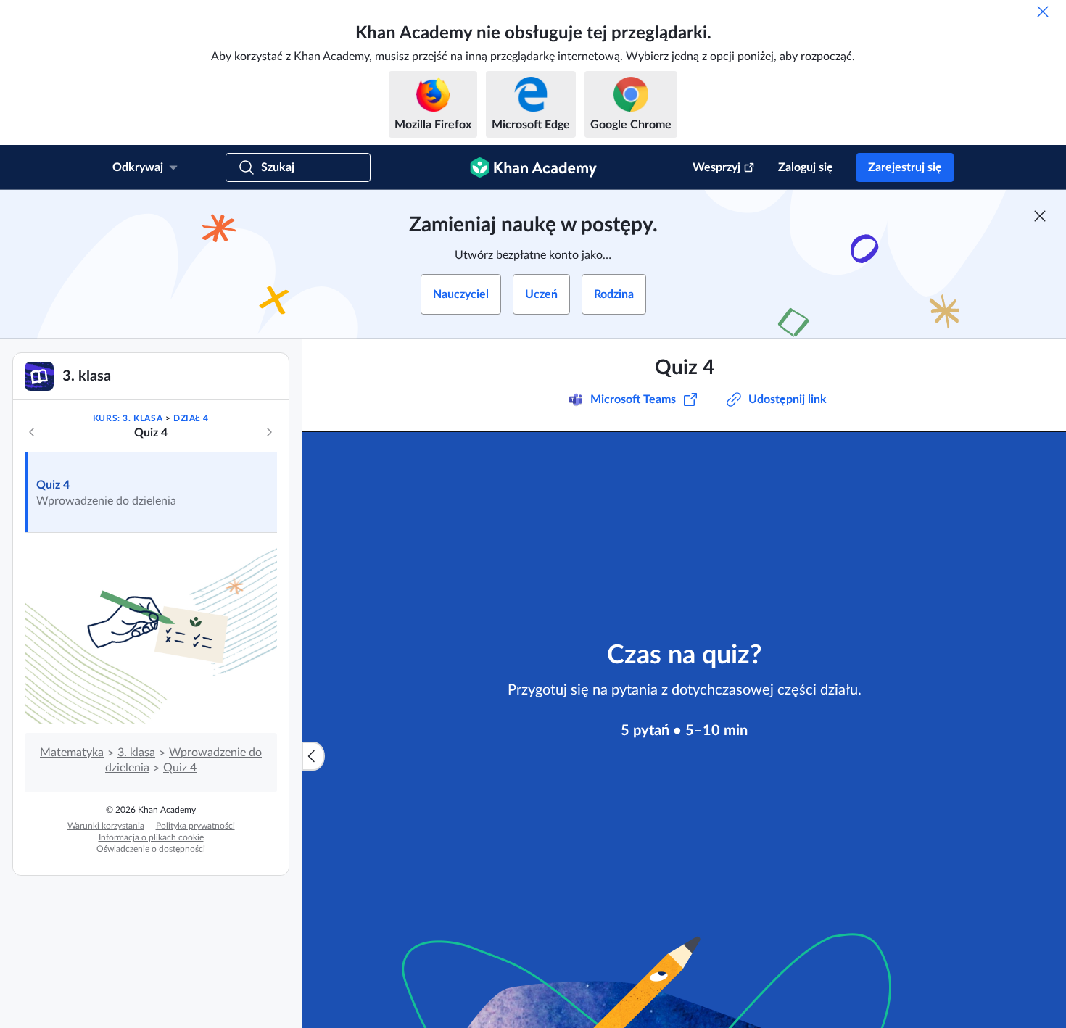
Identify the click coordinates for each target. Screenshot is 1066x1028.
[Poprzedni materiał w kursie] (32, 432)
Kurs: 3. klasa (127, 418)
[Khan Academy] (533, 167)
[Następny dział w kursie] (269, 432)
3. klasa (136, 752)
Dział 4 (190, 418)
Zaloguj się (805, 167)
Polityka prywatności (195, 825)
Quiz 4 (53, 485)
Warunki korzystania (105, 825)
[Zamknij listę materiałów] (313, 756)
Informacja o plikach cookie (151, 837)
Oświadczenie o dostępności (150, 849)
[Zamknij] (1042, 11)
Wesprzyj (716, 167)
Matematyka (72, 752)
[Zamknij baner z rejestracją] (1039, 216)
